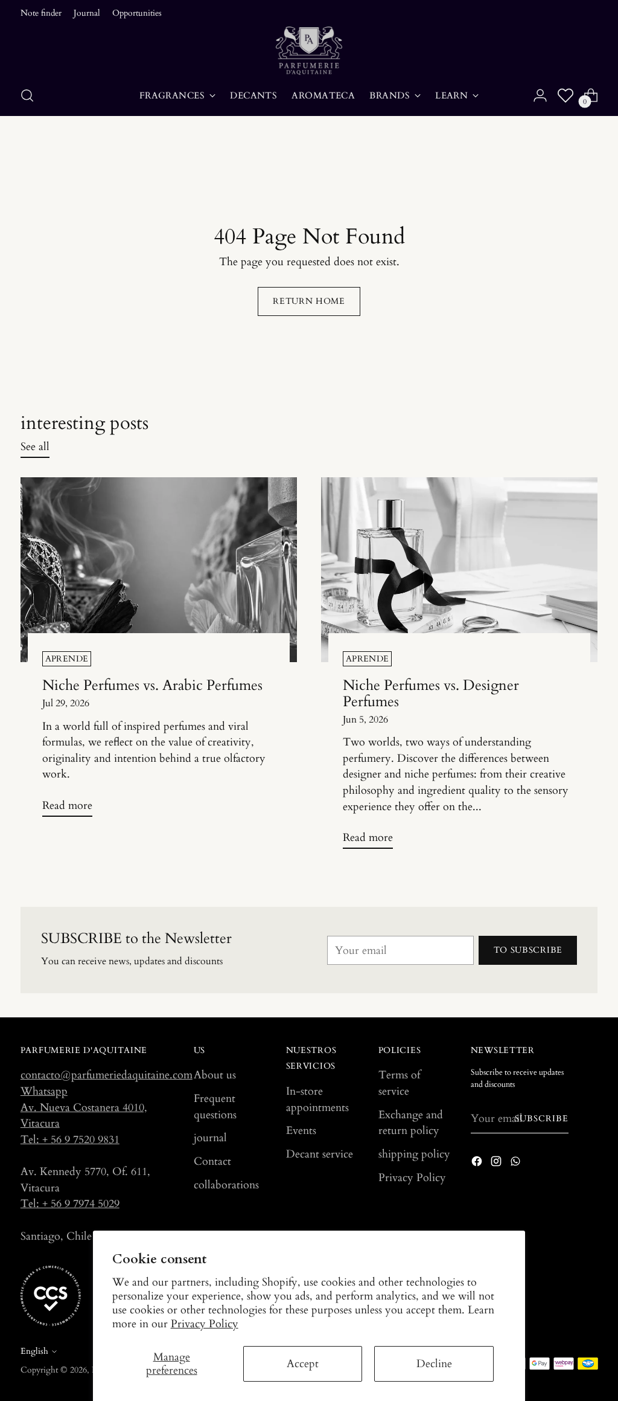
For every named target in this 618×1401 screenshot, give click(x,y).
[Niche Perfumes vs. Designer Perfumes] (459, 569)
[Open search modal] (27, 95)
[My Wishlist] (565, 95)
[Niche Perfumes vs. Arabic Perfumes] (159, 569)
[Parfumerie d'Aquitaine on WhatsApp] (516, 1163)
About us (215, 1075)
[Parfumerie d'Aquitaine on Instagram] (497, 1163)
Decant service (319, 1154)
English (34, 1351)
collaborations (226, 1184)
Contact (212, 1161)
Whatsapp (44, 1091)
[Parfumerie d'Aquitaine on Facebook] (478, 1163)
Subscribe (542, 1118)
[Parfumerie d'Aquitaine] (309, 51)
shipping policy (414, 1154)
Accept (303, 1363)
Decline (434, 1363)
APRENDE (66, 659)
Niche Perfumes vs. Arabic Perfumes (152, 685)
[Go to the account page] (540, 95)
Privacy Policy (204, 1323)
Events (301, 1130)
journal (210, 1137)
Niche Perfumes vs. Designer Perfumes (431, 693)
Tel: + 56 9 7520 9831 (70, 1139)
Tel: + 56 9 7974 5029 (70, 1203)
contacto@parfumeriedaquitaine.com (107, 1075)
